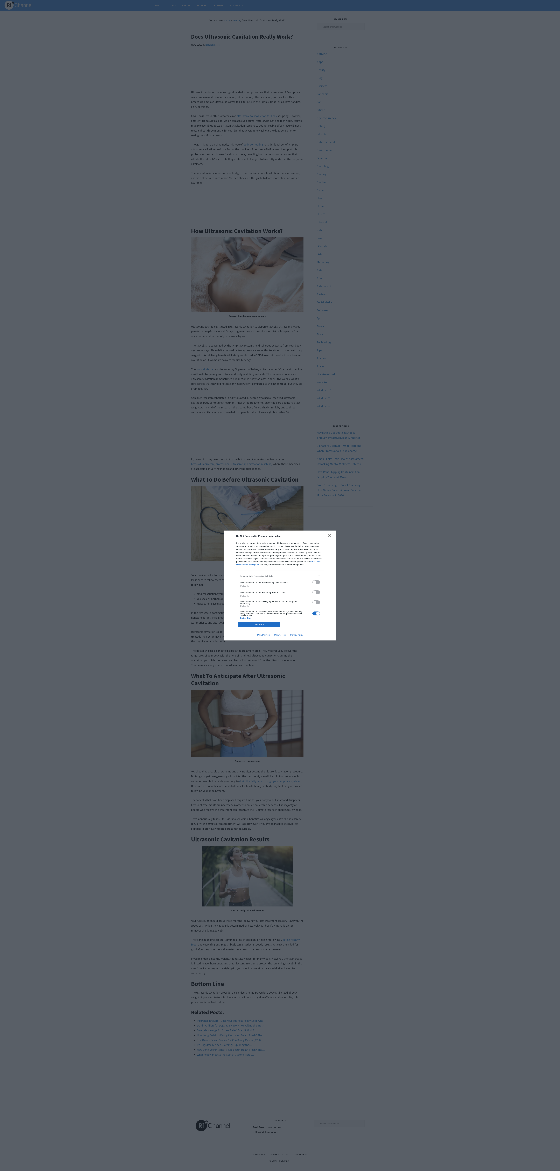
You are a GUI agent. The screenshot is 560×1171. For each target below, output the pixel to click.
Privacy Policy (296, 635)
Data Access (280, 635)
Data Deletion (263, 635)
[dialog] (280, 585)
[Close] (330, 536)
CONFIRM (259, 624)
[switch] (316, 582)
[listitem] (280, 575)
